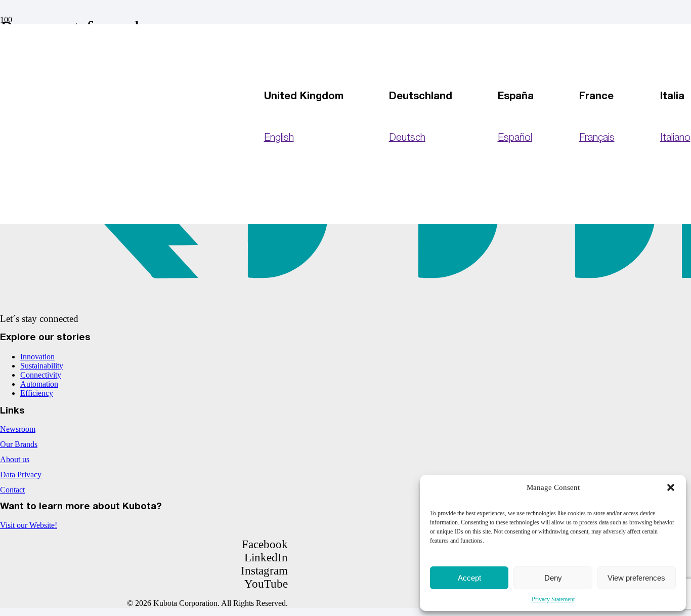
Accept (469, 577)
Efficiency (36, 393)
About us (14, 459)
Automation (39, 384)
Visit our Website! (28, 525)
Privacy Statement (553, 599)
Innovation (37, 356)
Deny (553, 577)
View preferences (636, 577)
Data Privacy (20, 474)
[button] (671, 487)
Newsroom (17, 429)
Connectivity (40, 375)
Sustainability (41, 365)
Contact (12, 489)
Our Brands (18, 444)
